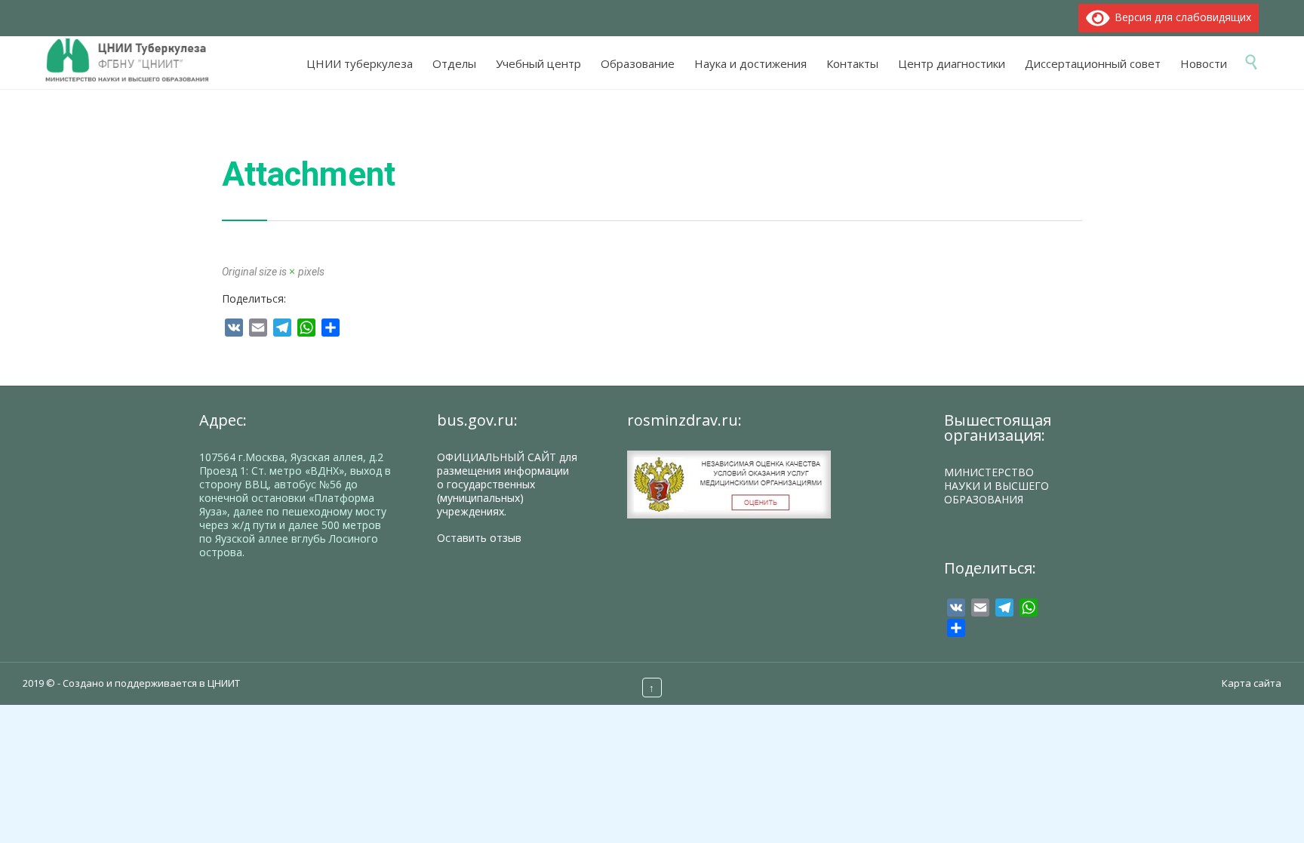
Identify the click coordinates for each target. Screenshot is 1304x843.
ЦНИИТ (224, 683)
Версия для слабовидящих (1180, 17)
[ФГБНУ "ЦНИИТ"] (134, 60)
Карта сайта (1251, 683)
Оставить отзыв (479, 538)
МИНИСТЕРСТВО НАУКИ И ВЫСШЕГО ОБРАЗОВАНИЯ (996, 485)
